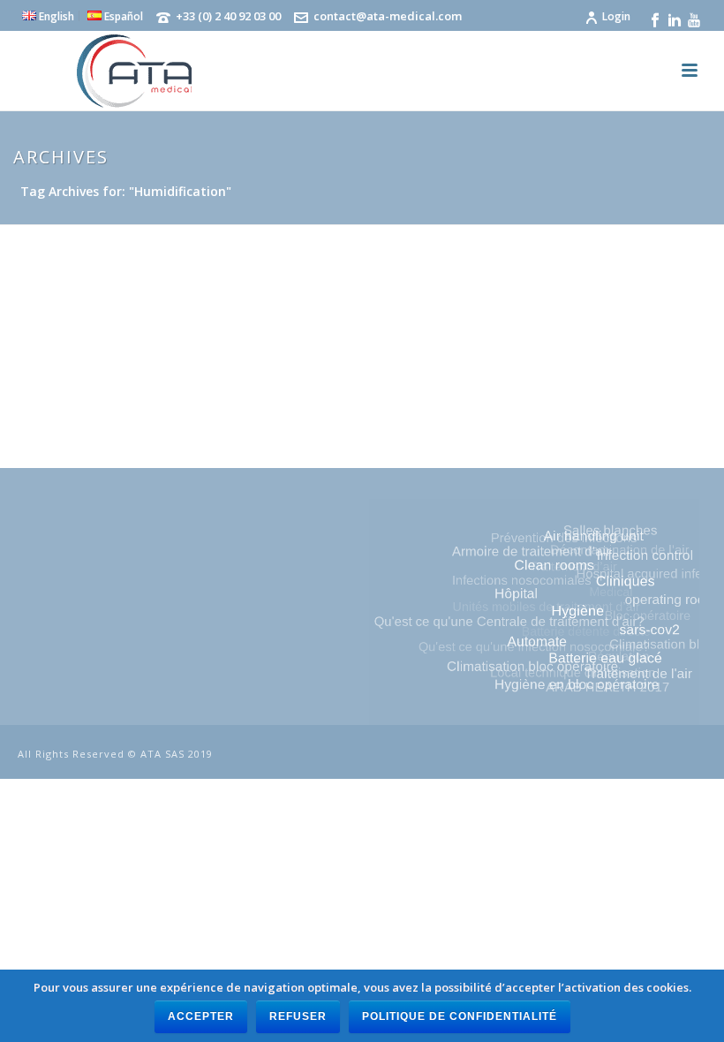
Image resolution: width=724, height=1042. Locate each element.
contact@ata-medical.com (387, 16)
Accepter (201, 1016)
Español (122, 16)
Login (616, 16)
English (55, 16)
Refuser (298, 1016)
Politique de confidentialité (459, 1016)
